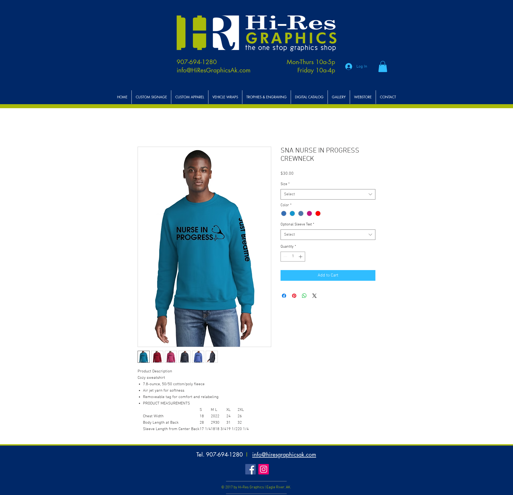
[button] (382, 66)
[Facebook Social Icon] (250, 469)
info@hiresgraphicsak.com (284, 454)
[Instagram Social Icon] (263, 469)
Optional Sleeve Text (297, 224)
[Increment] (301, 256)
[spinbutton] (293, 256)
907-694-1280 (197, 62)
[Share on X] (314, 296)
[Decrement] (284, 256)
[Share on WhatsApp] (304, 296)
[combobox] (328, 194)
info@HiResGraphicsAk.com (214, 70)
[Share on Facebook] (284, 296)
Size (285, 184)
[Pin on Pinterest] (294, 296)
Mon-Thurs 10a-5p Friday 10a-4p (311, 66)
